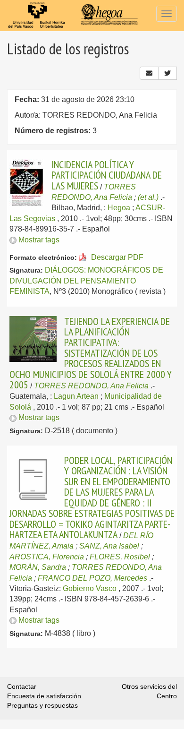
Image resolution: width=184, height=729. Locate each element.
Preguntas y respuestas (42, 705)
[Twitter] (167, 73)
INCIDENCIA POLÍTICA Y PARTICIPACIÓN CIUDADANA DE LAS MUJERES (106, 175)
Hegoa (119, 208)
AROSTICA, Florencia (46, 557)
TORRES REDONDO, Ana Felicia (91, 386)
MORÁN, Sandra (37, 567)
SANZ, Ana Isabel (109, 546)
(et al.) (148, 197)
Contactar (21, 686)
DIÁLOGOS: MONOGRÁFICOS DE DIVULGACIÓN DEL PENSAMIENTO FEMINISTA (86, 280)
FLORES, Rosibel (120, 557)
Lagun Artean (76, 396)
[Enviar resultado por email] (149, 73)
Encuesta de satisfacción (44, 696)
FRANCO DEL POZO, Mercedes (92, 578)
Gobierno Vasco (90, 588)
